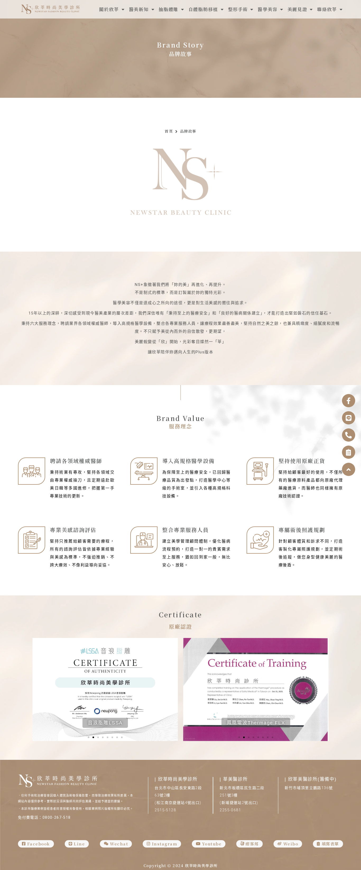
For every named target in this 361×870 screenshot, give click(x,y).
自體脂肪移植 (203, 9)
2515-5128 (165, 810)
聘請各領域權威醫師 (76, 461)
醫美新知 (139, 9)
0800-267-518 (57, 817)
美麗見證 (297, 9)
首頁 (169, 131)
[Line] (348, 417)
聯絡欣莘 (327, 9)
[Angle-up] (348, 469)
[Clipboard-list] (348, 452)
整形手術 (238, 9)
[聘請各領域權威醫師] (31, 471)
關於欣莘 (109, 9)
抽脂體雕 (168, 9)
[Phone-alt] (348, 435)
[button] (88, 737)
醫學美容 (267, 9)
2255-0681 (230, 810)
